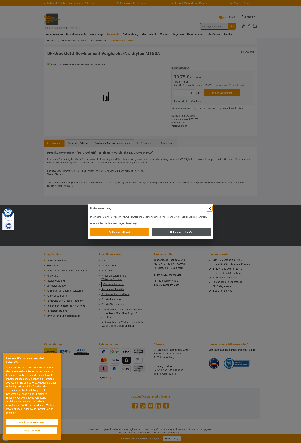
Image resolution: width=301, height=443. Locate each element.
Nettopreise (181, 232)
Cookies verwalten (32, 430)
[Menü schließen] (209, 208)
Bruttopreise (120, 232)
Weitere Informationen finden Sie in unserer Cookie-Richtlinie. (30, 409)
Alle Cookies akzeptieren (31, 422)
